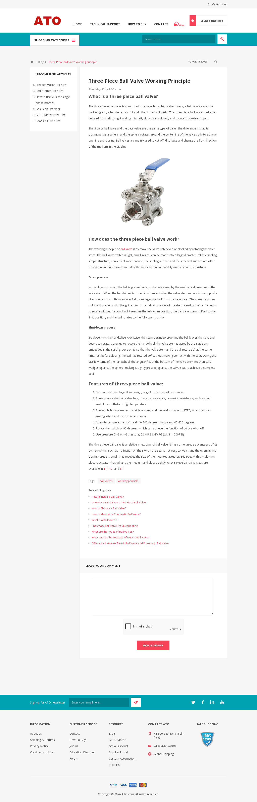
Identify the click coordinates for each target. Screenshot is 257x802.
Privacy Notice (39, 746)
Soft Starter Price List (49, 91)
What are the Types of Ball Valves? (113, 531)
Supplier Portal (118, 752)
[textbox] (178, 39)
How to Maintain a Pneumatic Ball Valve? (116, 514)
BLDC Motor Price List (50, 115)
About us (36, 733)
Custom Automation (122, 758)
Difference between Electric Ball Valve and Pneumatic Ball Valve (130, 543)
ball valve (126, 249)
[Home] (32, 62)
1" (105, 468)
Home (77, 24)
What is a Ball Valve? (104, 520)
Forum (73, 758)
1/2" (110, 468)
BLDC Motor (117, 740)
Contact (161, 24)
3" (121, 468)
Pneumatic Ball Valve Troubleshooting (115, 526)
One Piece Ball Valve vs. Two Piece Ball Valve (119, 502)
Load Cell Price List (48, 121)
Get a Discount (118, 746)
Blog (112, 733)
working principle (128, 481)
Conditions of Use (41, 752)
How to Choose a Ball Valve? (109, 508)
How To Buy (137, 24)
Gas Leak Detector (48, 109)
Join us (73, 746)
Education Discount (82, 752)
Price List (115, 765)
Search (216, 62)
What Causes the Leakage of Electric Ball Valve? (120, 537)
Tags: (92, 481)
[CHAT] (180, 24)
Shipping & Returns (42, 740)
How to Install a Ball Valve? (108, 496)
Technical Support (105, 24)
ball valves (106, 481)
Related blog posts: (100, 490)
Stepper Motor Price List (51, 85)
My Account (219, 4)
